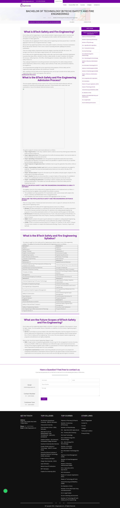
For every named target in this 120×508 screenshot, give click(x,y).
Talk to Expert (45, 32)
